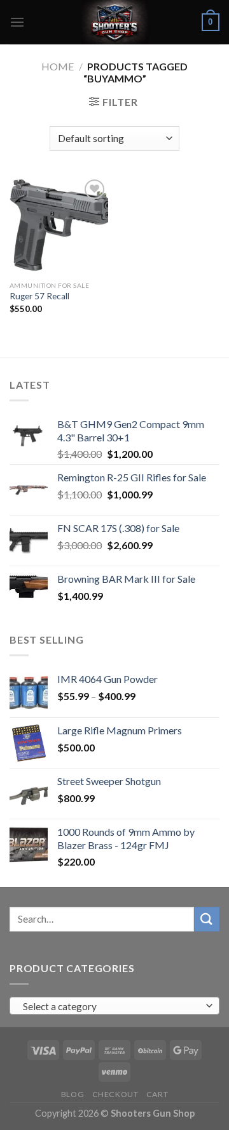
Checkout (115, 1094)
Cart (157, 1094)
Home (57, 66)
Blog (72, 1094)
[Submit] (206, 919)
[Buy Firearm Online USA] (114, 22)
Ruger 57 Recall (39, 296)
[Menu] (17, 21)
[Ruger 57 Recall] (59, 225)
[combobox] (114, 1006)
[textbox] (111, 1006)
